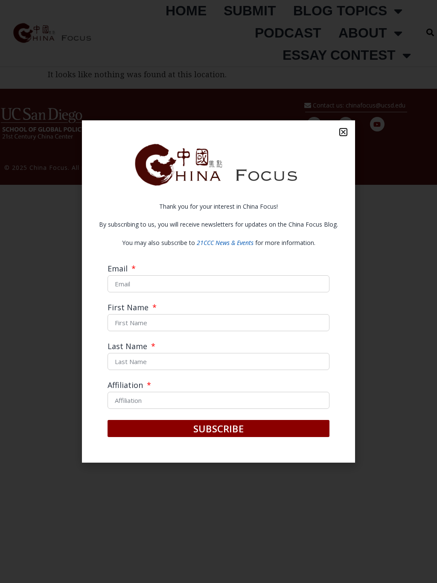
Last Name (128, 346)
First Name (129, 307)
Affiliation (126, 385)
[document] (218, 291)
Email (119, 269)
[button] (343, 132)
